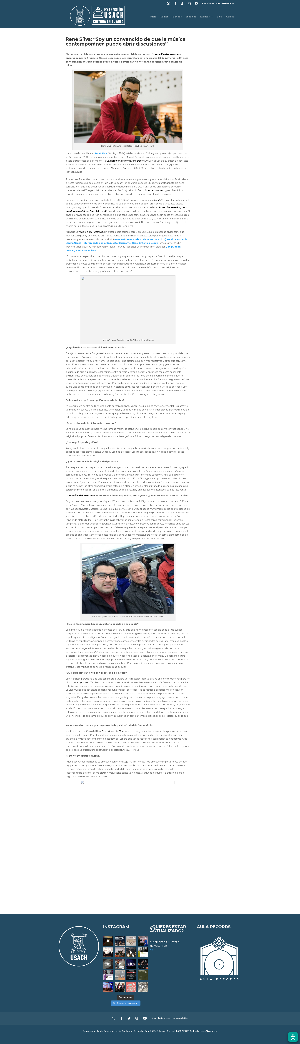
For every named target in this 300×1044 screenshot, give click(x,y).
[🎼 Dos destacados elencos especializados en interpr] (131, 987)
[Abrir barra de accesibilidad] (293, 1037)
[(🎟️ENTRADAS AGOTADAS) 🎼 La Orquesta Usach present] (120, 975)
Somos (164, 17)
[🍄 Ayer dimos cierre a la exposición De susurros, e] (120, 987)
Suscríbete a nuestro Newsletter (218, 3)
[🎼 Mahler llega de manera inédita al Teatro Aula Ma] (120, 964)
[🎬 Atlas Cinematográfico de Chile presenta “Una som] (108, 975)
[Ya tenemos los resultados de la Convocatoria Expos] (143, 975)
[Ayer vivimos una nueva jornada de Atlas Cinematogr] (108, 941)
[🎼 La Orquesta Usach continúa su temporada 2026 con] (131, 975)
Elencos (177, 17)
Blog (219, 17)
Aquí (152, 949)
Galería (230, 17)
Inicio (153, 17)
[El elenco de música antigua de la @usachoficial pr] (131, 941)
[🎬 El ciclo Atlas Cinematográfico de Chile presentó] (108, 987)
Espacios (191, 17)
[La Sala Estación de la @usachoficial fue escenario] (108, 952)
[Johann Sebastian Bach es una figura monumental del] (120, 941)
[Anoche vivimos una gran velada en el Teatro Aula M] (143, 964)
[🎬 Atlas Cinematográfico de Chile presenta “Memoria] (143, 952)
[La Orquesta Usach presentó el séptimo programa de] (131, 952)
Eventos (205, 17)
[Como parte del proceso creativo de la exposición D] (143, 987)
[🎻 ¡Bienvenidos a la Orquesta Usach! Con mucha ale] (120, 952)
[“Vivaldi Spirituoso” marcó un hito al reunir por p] (131, 964)
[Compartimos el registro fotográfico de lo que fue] (143, 941)
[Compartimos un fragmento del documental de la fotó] (108, 964)
